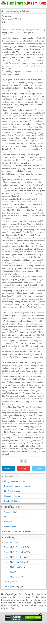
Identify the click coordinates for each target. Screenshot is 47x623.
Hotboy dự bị (9, 521)
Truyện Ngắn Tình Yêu (20, 11)
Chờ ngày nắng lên (12, 495)
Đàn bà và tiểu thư (12, 500)
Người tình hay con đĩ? (13, 491)
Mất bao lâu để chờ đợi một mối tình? (20, 531)
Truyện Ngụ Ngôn (11, 576)
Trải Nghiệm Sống (11, 586)
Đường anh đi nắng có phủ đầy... (18, 486)
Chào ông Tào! (10, 511)
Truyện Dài (8, 542)
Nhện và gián (10, 526)
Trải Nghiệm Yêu (11, 581)
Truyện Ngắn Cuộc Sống (14, 552)
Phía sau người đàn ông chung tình (19, 516)
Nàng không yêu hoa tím (14, 481)
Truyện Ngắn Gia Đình (13, 561)
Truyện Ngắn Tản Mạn (13, 566)
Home (6, 11)
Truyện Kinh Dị (10, 571)
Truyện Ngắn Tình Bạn (13, 557)
